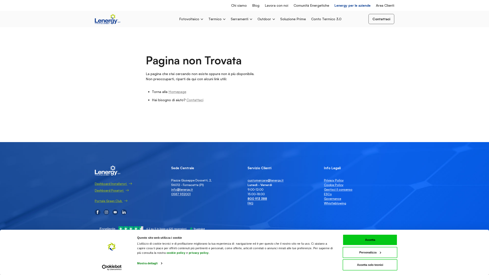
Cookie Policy (333, 185)
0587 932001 (181, 194)
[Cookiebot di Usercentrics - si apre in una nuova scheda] (112, 267)
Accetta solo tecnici (370, 264)
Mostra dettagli (147, 263)
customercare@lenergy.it (266, 180)
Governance (332, 199)
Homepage (177, 92)
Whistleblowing (335, 203)
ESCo (328, 194)
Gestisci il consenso (338, 189)
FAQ (250, 203)
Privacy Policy (334, 180)
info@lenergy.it (182, 189)
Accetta (370, 239)
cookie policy (176, 252)
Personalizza (367, 252)
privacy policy (199, 252)
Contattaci (194, 100)
